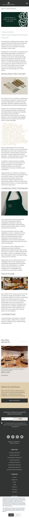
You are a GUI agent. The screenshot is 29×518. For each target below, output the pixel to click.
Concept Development (7, 32)
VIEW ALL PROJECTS (23, 341)
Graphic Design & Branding (8, 35)
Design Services (14, 455)
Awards (14, 492)
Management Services (14, 457)
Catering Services (14, 462)
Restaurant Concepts (21, 35)
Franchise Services (14, 467)
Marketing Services (14, 465)
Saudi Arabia (5, 37)
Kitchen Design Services (14, 469)
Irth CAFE (5, 372)
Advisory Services (14, 452)
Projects (14, 479)
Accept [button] (11, 515)
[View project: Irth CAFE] (14, 356)
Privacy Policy (14, 443)
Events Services (14, 460)
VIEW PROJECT (4, 375)
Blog (14, 482)
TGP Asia (14, 489)
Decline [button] (17, 515)
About (14, 477)
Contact (14, 487)
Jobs (14, 484)
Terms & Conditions (14, 441)
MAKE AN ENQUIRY (14, 400)
